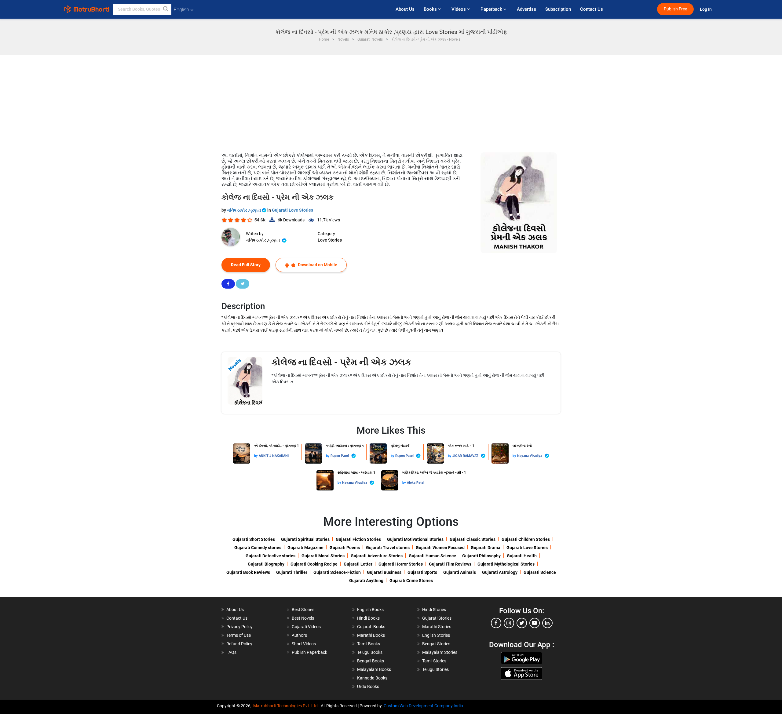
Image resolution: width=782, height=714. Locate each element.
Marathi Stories (436, 626)
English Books (370, 609)
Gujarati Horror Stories (400, 564)
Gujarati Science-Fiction (337, 572)
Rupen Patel (340, 456)
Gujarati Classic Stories (472, 539)
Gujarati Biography (266, 564)
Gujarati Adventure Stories (377, 555)
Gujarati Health (522, 555)
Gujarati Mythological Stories (506, 564)
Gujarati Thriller (291, 572)
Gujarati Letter (358, 564)
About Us (405, 9)
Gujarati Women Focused (440, 547)
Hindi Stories (434, 609)
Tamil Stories (434, 660)
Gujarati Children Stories (526, 539)
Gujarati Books (371, 626)
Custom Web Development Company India (423, 705)
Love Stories (330, 240)
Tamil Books (368, 643)
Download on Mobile (317, 264)
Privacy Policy (239, 626)
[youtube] (534, 623)
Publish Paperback (309, 652)
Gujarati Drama (485, 547)
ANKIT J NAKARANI (274, 456)
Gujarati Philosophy (481, 555)
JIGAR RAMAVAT (465, 456)
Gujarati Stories (436, 618)
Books (431, 9)
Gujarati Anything (366, 580)
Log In (706, 9)
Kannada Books (372, 678)
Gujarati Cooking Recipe (314, 564)
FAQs (231, 652)
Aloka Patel (415, 483)
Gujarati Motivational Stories (415, 539)
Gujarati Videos (306, 626)
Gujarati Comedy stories (257, 547)
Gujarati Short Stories (253, 539)
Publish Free (675, 9)
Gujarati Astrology (499, 572)
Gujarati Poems (345, 547)
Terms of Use (238, 635)
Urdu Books (368, 686)
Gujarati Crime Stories (411, 580)
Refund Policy (239, 643)
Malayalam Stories (439, 652)
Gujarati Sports (422, 572)
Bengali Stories (436, 643)
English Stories (436, 635)
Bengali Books (370, 660)
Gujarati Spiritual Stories (305, 539)
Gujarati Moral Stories (323, 555)
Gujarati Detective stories (270, 555)
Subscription (558, 9)
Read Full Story (246, 264)
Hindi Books (368, 618)
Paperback (492, 9)
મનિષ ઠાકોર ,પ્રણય (244, 210)
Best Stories (303, 609)
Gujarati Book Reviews (248, 572)
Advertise (526, 9)
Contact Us (591, 9)
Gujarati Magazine (305, 547)
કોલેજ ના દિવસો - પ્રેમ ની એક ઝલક (341, 362)
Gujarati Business (384, 572)
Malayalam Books (374, 669)
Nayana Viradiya (530, 456)
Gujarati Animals (459, 572)
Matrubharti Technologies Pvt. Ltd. (287, 705)
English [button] (181, 10)
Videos (459, 9)
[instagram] (509, 623)
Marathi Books (371, 635)
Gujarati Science (540, 572)
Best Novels (303, 618)
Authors (299, 635)
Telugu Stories (435, 669)
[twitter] (522, 623)
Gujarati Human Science (432, 555)
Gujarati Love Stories (292, 210)
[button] (165, 9)
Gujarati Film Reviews (450, 564)
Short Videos (304, 643)
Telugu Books (369, 652)
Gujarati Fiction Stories (358, 539)
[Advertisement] (391, 100)
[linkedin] (547, 623)
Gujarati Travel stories (388, 547)
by (256, 456)
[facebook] (496, 623)
